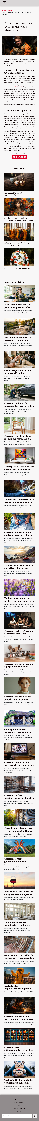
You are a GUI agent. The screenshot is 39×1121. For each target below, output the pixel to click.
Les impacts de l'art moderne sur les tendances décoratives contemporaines (19, 469)
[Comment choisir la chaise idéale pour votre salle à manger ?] (19, 425)
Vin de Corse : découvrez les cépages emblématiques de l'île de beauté (18, 894)
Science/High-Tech (18, 1108)
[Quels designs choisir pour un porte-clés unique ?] (19, 359)
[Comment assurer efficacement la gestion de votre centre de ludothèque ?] (19, 1036)
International (18, 1103)
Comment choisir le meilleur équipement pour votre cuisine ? (19, 667)
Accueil (3, 10)
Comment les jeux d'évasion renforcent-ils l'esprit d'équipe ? (18, 634)
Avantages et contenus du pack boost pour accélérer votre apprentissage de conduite (17, 308)
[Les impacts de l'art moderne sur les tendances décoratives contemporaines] (19, 456)
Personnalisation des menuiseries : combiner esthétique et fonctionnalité (18, 925)
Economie (18, 1100)
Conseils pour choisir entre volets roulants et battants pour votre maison (18, 831)
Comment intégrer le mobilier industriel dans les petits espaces (18, 798)
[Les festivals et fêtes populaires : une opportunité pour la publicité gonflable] (19, 975)
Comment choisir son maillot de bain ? (19, 269)
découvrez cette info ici (14, 87)
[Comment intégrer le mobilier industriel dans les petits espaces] (19, 784)
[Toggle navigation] (4, 2)
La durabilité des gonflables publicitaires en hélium (18, 1081)
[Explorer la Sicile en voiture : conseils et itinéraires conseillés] (19, 554)
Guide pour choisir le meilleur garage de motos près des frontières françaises (17, 733)
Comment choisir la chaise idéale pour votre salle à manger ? (18, 439)
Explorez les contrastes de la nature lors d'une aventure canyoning (19, 502)
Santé (19, 1106)
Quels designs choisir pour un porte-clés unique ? (18, 371)
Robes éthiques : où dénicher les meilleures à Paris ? (17, 244)
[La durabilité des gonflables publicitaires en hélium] (19, 1069)
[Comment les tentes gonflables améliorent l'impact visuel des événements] (19, 848)
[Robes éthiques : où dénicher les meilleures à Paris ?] (19, 232)
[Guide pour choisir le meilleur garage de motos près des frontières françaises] (19, 719)
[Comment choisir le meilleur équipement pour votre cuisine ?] (19, 653)
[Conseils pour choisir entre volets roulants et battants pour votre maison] (19, 817)
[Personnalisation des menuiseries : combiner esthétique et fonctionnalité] (19, 911)
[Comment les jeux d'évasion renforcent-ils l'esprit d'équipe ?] (19, 620)
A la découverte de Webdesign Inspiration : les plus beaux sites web (18, 219)
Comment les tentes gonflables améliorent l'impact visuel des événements (15, 863)
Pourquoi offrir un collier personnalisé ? (14, 194)
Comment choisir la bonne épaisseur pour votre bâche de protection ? (18, 535)
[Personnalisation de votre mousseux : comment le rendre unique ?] (19, 327)
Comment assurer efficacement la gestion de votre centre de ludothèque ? (19, 1050)
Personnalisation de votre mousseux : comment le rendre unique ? (17, 340)
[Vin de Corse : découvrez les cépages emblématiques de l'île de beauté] (19, 881)
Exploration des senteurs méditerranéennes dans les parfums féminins (18, 601)
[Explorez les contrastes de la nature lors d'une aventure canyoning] (19, 489)
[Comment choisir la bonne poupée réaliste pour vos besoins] (19, 686)
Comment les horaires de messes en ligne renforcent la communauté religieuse (19, 765)
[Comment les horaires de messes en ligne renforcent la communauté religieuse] (19, 752)
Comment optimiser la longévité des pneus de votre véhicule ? (18, 406)
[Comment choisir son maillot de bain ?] (19, 257)
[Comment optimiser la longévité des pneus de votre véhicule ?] (19, 392)
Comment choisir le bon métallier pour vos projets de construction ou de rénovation (19, 1020)
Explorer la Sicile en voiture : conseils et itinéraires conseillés (19, 568)
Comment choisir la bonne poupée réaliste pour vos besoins (17, 699)
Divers (10, 10)
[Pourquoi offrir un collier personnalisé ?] (19, 182)
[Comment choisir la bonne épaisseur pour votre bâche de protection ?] (19, 522)
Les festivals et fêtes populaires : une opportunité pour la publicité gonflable (19, 989)
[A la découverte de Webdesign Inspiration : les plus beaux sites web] (19, 207)
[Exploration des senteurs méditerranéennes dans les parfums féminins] (19, 587)
